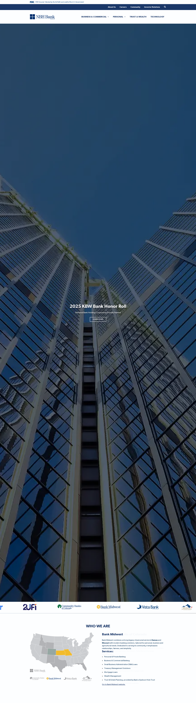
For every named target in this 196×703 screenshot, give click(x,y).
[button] (165, 7)
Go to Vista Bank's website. (113, 694)
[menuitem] (112, 7)
